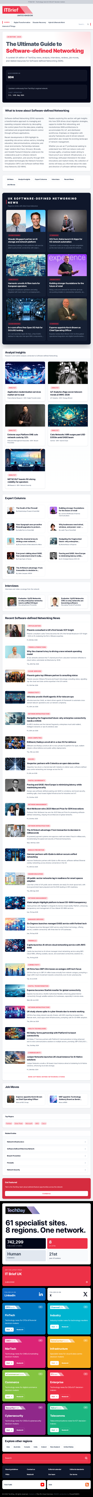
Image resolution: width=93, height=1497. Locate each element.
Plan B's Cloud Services (45, 1494)
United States (68, 1447)
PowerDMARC (75, 1494)
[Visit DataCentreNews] (62, 1341)
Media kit (20, 1330)
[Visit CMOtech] (17, 1341)
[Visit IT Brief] (62, 1374)
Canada (27, 1447)
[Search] (88, 24)
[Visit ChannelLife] (62, 1307)
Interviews (56, 179)
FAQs (7, 1474)
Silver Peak (18, 1123)
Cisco (44, 1123)
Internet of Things (8, 26)
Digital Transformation (22, 22)
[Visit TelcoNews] (62, 1408)
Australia (17, 1447)
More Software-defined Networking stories (46, 1077)
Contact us (46, 1193)
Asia (8, 1447)
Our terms (73, 1474)
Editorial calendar (54, 1469)
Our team (51, 1474)
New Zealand (55, 1447)
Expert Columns (41, 179)
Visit (8, 1330)
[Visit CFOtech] (17, 1307)
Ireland (43, 1447)
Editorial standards (77, 1469)
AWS (37, 1123)
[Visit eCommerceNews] (17, 1374)
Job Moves (11, 185)
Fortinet (8, 1123)
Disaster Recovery (39, 22)
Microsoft (29, 1123)
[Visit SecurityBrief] (17, 1408)
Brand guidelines (11, 1469)
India (35, 1447)
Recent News (69, 179)
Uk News (10, 179)
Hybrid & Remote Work (56, 22)
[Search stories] (86, 1458)
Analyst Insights (24, 179)
